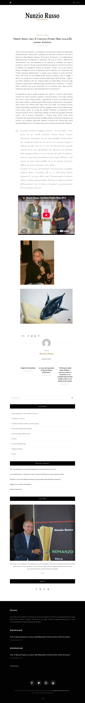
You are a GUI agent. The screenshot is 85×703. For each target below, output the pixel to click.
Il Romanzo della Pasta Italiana (22, 428)
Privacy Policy (14, 666)
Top (43, 698)
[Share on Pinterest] (38, 335)
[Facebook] (32, 682)
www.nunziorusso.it (61, 690)
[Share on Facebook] (8, 58)
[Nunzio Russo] (42, 16)
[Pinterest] (8, 69)
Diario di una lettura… (16, 489)
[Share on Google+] (35, 335)
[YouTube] (53, 682)
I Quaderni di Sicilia (18, 418)
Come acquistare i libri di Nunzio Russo (24, 413)
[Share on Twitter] (8, 63)
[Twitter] (39, 682)
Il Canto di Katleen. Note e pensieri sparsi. (25, 423)
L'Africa (14, 439)
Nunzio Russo (46, 353)
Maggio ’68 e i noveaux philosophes (20, 484)
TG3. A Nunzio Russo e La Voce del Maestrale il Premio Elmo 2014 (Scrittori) (33, 469)
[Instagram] (46, 682)
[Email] (8, 74)
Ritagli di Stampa (42, 35)
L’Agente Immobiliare (27, 368)
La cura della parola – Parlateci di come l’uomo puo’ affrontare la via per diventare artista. (37, 474)
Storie (14, 454)
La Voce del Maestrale (19, 444)
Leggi (43, 573)
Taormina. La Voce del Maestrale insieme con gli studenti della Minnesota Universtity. (35, 479)
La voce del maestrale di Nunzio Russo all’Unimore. (46, 370)
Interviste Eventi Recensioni (21, 434)
